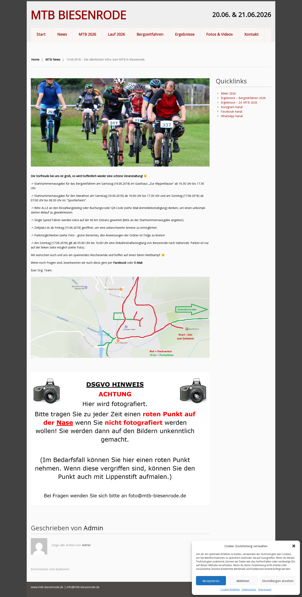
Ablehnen (242, 581)
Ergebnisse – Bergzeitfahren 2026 (243, 98)
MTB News (52, 59)
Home (35, 59)
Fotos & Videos (217, 34)
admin (93, 528)
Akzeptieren (210, 581)
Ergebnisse (185, 34)
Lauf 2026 (113, 34)
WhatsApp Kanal (232, 116)
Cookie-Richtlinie (230, 589)
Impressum (264, 589)
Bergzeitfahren (150, 34)
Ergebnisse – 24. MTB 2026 (239, 102)
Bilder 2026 (228, 93)
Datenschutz (249, 589)
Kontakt (251, 34)
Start (41, 34)
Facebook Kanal (231, 111)
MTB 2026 (84, 34)
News (62, 34)
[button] (294, 546)
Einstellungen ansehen (278, 581)
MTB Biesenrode (79, 14)
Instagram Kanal (232, 107)
